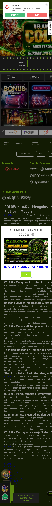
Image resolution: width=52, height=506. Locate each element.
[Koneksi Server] (6, 475)
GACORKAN (15, 15)
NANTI (37, 15)
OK (26, 274)
